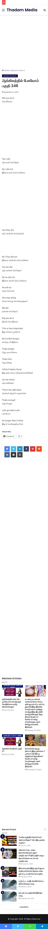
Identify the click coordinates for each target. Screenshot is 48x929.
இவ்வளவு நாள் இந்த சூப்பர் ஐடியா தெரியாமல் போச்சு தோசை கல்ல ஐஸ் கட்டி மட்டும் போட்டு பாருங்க (31, 871)
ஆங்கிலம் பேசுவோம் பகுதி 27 (12, 749)
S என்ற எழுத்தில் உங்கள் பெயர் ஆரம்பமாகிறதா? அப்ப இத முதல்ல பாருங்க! (32, 840)
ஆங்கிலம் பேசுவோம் (18, 70)
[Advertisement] (24, 41)
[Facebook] (7, 449)
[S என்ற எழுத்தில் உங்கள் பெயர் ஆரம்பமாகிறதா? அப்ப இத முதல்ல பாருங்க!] (9, 841)
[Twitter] (13, 449)
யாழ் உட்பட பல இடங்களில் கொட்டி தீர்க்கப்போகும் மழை (31, 882)
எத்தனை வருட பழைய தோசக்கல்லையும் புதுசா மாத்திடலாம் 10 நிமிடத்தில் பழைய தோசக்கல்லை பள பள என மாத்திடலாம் (31, 855)
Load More (24, 907)
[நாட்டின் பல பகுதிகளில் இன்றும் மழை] (9, 896)
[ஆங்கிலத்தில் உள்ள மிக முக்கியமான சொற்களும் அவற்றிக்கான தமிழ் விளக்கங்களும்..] (12, 691)
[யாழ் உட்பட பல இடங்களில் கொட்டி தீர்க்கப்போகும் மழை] (9, 885)
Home (6, 70)
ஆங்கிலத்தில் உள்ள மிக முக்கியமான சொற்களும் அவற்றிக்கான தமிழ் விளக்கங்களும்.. (11, 703)
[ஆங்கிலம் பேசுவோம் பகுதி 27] (12, 740)
